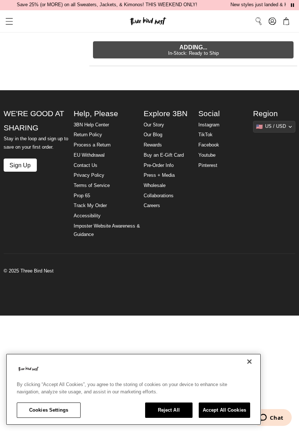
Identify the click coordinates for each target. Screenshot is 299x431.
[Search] (258, 21)
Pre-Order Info (159, 165)
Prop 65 (82, 195)
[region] (133, 389)
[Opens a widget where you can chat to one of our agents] (271, 418)
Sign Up (20, 165)
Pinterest (207, 165)
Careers (152, 205)
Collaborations (159, 195)
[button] (6, 21)
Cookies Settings (48, 410)
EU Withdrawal (89, 155)
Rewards (153, 145)
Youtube (206, 155)
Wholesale (155, 185)
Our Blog (153, 134)
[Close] (249, 362)
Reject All (169, 410)
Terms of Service (92, 185)
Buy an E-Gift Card (164, 155)
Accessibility (87, 215)
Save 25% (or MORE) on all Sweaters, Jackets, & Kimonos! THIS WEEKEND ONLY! (107, 4)
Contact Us (85, 165)
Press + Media (159, 175)
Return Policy (88, 134)
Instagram (209, 124)
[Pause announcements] (292, 5)
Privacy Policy (89, 175)
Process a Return (92, 145)
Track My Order (90, 205)
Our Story (154, 124)
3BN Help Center (91, 124)
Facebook (208, 145)
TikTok (205, 134)
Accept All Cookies (224, 410)
